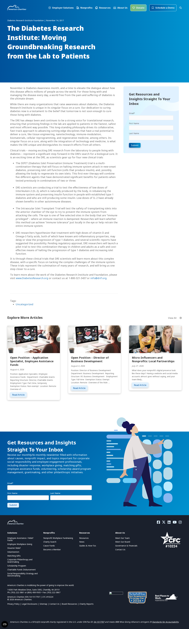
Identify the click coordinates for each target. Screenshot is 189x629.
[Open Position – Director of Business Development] (94, 339)
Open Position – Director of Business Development (90, 359)
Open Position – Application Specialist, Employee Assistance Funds (32, 361)
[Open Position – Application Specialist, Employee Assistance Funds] (33, 339)
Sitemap (43, 604)
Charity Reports (86, 604)
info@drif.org (98, 278)
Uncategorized (24, 304)
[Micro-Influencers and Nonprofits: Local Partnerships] (155, 339)
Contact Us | (55, 604)
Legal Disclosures (29, 604)
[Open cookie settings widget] (4, 624)
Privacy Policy (13, 604)
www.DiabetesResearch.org (32, 278)
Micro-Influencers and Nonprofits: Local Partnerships (153, 359)
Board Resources (69, 604)
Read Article (19, 394)
